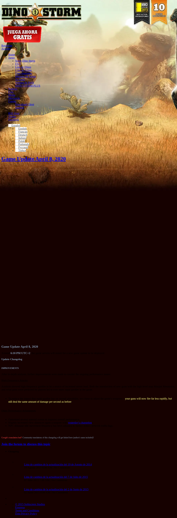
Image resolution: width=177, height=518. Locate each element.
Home (11, 54)
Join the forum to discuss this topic (25, 444)
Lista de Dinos (23, 67)
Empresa (20, 507)
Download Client (24, 104)
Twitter (12, 116)
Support (19, 107)
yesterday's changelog (80, 422)
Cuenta (12, 101)
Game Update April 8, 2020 (33, 159)
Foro (10, 91)
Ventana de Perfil (24, 82)
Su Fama (20, 79)
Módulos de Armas (25, 76)
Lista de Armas (23, 70)
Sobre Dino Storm (25, 60)
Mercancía (14, 98)
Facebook (13, 119)
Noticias (12, 88)
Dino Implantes (23, 73)
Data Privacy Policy (26, 513)
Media (11, 95)
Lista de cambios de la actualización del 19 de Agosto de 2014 (58, 464)
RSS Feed (13, 113)
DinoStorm (41, 12)
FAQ (18, 63)
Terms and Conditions (27, 510)
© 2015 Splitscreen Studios (30, 504)
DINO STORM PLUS (27, 85)
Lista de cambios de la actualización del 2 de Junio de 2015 (56, 489)
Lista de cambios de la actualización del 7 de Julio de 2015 (56, 476)
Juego (11, 57)
